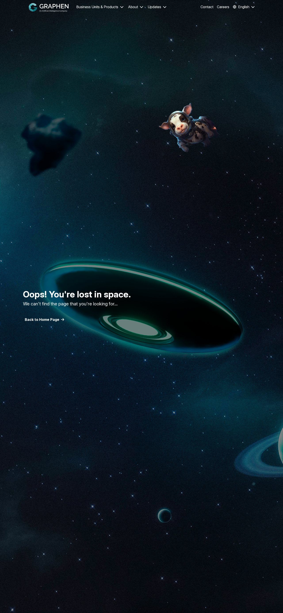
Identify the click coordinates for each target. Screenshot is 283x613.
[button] (100, 7)
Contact (207, 7)
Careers (223, 7)
